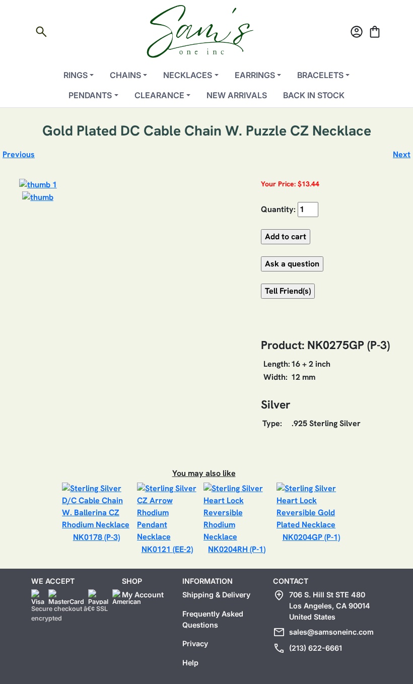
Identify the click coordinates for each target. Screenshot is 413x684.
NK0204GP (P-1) (311, 537)
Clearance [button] (159, 95)
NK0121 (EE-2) (167, 549)
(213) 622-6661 (315, 648)
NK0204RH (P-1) (236, 549)
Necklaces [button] (187, 75)
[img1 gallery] (38, 184)
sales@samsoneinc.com (331, 632)
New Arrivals (236, 95)
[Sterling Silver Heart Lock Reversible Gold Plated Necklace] (311, 506)
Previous (19, 154)
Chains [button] (125, 75)
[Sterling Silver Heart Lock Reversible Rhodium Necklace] (237, 512)
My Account (143, 594)
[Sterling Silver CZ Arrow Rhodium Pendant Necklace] (167, 512)
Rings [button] (75, 75)
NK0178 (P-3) (96, 537)
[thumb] (37, 196)
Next (401, 154)
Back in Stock (314, 95)
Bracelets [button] (320, 75)
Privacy (195, 643)
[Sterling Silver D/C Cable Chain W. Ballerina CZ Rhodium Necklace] (96, 506)
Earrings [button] (255, 75)
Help (190, 662)
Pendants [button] (90, 95)
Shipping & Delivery (216, 594)
